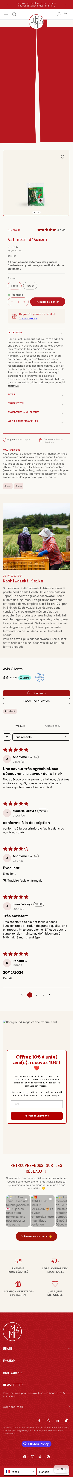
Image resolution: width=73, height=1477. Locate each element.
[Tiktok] (66, 1420)
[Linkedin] (57, 1420)
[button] (6, 14)
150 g (30, 285)
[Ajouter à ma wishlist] (62, 157)
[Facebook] (39, 1420)
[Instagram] (48, 1420)
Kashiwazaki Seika (23, 581)
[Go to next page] (50, 995)
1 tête (14, 285)
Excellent (10, 711)
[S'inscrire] (66, 1407)
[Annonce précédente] (7, 4)
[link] (18, 1270)
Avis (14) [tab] (20, 725)
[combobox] (20, 1472)
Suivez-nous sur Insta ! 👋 (36, 1236)
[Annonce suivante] (66, 4)
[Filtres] (7, 737)
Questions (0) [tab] (53, 725)
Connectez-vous (28, 318)
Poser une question (36, 701)
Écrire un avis (36, 693)
